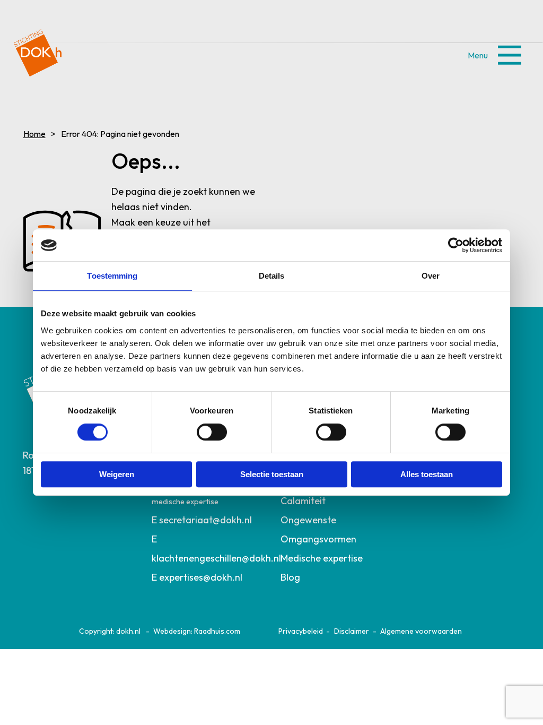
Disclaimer (351, 631)
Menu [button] (509, 55)
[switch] (212, 432)
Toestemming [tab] (112, 275)
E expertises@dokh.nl (197, 577)
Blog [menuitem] (290, 577)
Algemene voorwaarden (421, 631)
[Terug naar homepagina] (38, 48)
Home (34, 133)
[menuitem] (207, 520)
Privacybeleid (300, 631)
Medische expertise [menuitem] (322, 558)
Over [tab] (431, 275)
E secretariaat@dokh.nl (202, 520)
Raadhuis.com (217, 631)
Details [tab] (272, 275)
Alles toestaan (426, 474)
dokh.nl (128, 631)
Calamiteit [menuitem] (303, 501)
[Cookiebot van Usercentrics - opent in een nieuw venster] (455, 245)
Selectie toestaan (271, 474)
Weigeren (116, 474)
